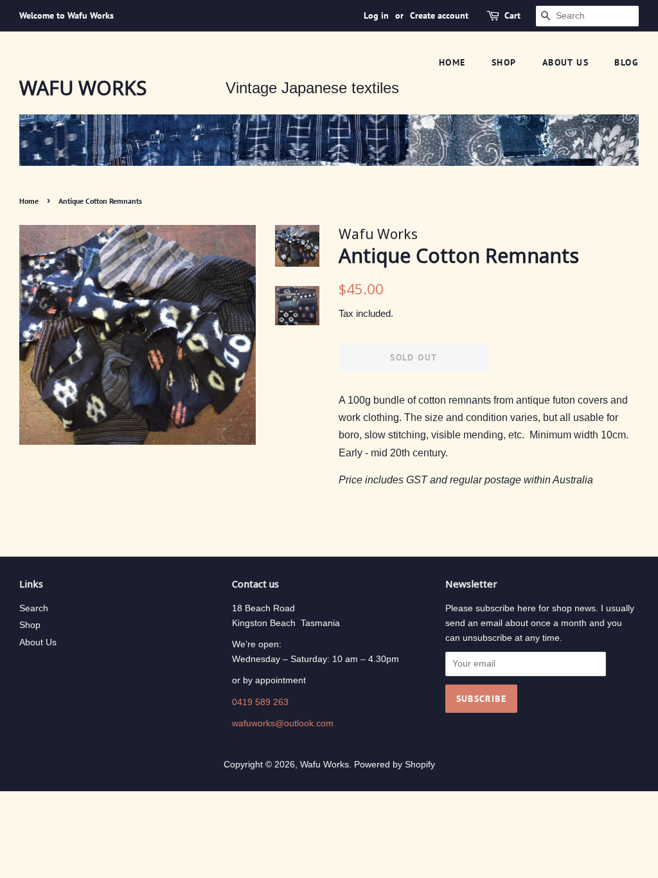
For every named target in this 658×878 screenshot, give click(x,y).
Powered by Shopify (394, 764)
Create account (439, 15)
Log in (376, 15)
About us (565, 62)
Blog (626, 62)
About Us (38, 642)
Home (452, 62)
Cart (512, 15)
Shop (504, 62)
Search (33, 608)
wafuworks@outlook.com (282, 723)
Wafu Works (83, 88)
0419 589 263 (260, 702)
